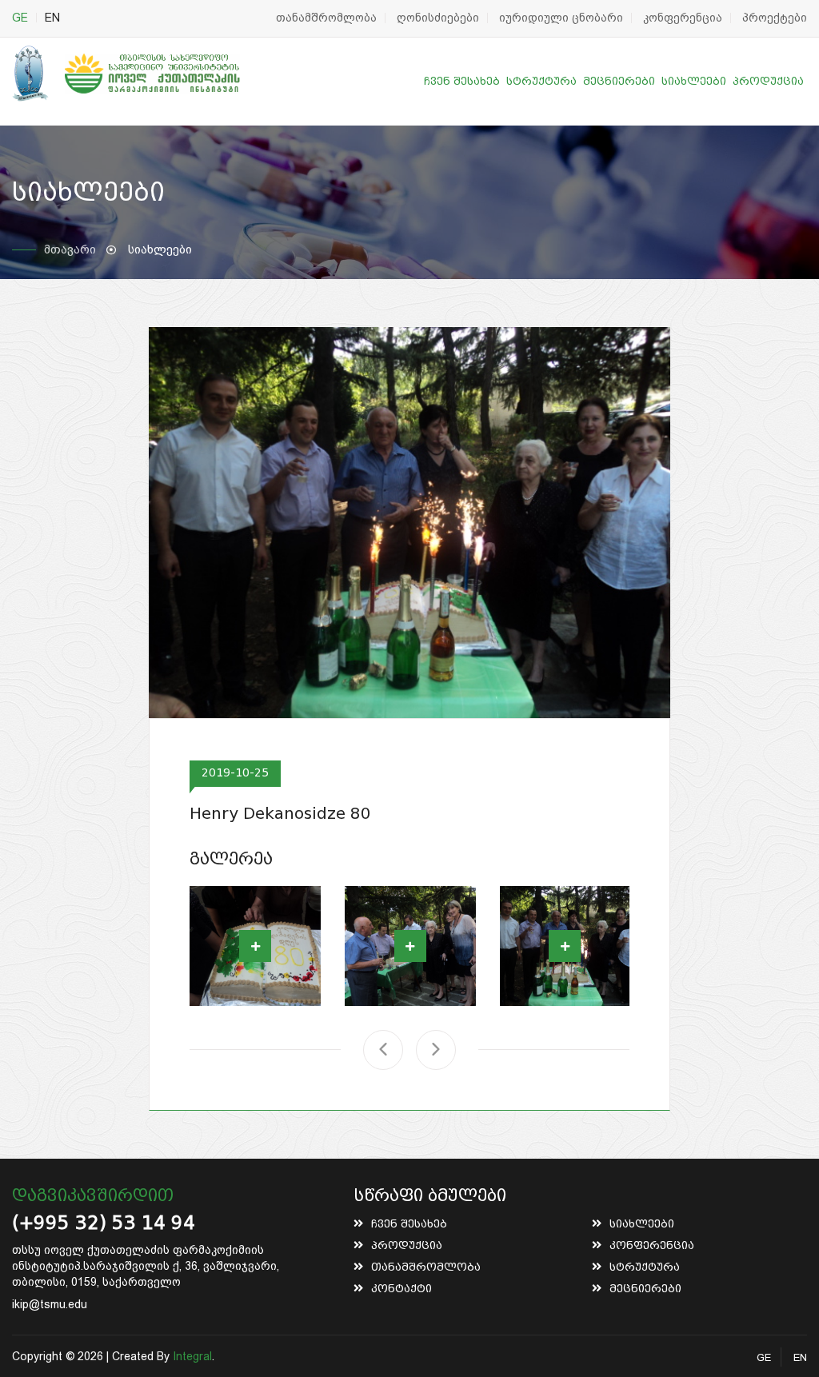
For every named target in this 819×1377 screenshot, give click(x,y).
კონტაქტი (401, 1288)
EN (52, 17)
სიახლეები (693, 81)
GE (20, 17)
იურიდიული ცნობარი (561, 17)
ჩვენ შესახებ (462, 81)
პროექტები (774, 17)
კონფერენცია (682, 17)
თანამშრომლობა (326, 17)
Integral (192, 1356)
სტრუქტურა (541, 81)
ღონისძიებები (438, 17)
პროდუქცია (768, 81)
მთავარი (70, 249)
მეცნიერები (619, 81)
